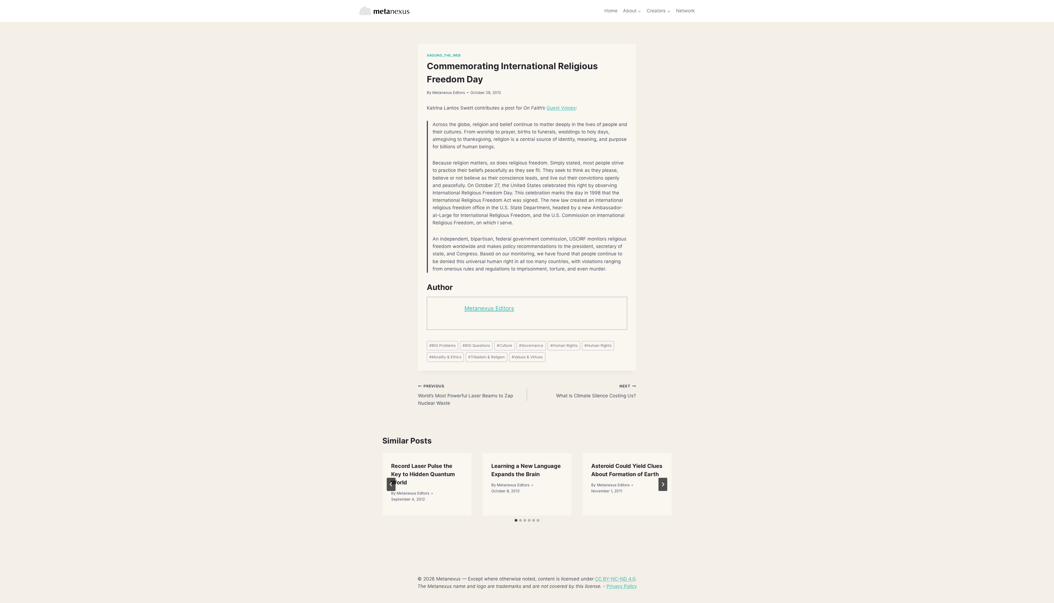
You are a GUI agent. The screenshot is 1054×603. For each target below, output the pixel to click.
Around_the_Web (444, 55)
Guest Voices (561, 108)
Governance (531, 345)
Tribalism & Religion (486, 357)
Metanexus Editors (448, 92)
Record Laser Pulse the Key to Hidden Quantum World (423, 474)
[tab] (516, 520)
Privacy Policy (622, 586)
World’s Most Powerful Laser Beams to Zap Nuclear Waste (465, 395)
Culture (504, 345)
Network (685, 10)
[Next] (662, 484)
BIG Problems (442, 345)
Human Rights (564, 345)
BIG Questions (476, 345)
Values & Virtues (527, 357)
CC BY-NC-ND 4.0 (615, 579)
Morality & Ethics (445, 357)
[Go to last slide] (391, 484)
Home (611, 10)
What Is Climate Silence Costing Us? (596, 391)
